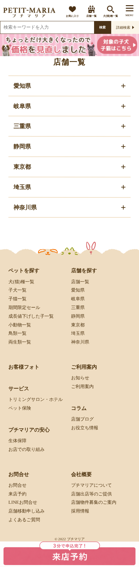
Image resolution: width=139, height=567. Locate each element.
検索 (102, 27)
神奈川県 (80, 342)
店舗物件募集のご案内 (93, 502)
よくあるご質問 (24, 519)
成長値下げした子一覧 (31, 316)
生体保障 (17, 440)
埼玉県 (78, 333)
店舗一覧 (91, 16)
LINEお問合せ (22, 502)
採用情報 (80, 511)
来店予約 (17, 494)
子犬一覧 (17, 290)
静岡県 (78, 316)
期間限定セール (24, 307)
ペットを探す (23, 270)
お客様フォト (23, 367)
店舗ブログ (82, 419)
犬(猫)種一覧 (110, 16)
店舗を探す (84, 270)
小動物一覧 (19, 324)
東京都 (78, 324)
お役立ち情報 (84, 427)
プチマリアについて (91, 485)
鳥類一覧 (17, 333)
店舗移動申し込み (26, 511)
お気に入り (72, 16)
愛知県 (78, 290)
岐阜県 (78, 298)
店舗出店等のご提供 (91, 494)
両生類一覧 (19, 342)
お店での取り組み (26, 449)
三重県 (78, 307)
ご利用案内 (82, 386)
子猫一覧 (17, 298)
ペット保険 (19, 408)
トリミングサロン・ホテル (35, 399)
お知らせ (80, 377)
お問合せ (17, 485)
